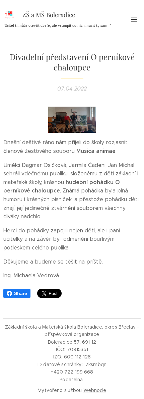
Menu (134, 19)
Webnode (94, 390)
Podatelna (71, 380)
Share (20, 293)
